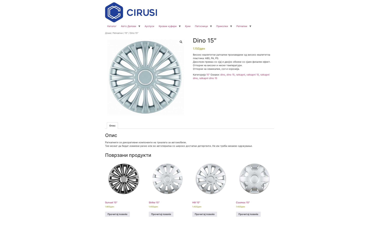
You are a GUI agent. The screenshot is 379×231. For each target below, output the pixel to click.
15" (126, 33)
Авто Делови (128, 26)
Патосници (201, 26)
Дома (108, 33)
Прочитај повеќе (117, 214)
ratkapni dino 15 (208, 78)
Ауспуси (149, 26)
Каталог (112, 26)
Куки (188, 26)
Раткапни (241, 26)
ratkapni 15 (252, 74)
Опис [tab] (112, 125)
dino (222, 74)
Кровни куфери (168, 26)
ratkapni (240, 74)
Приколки (222, 26)
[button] (181, 42)
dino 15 (231, 74)
